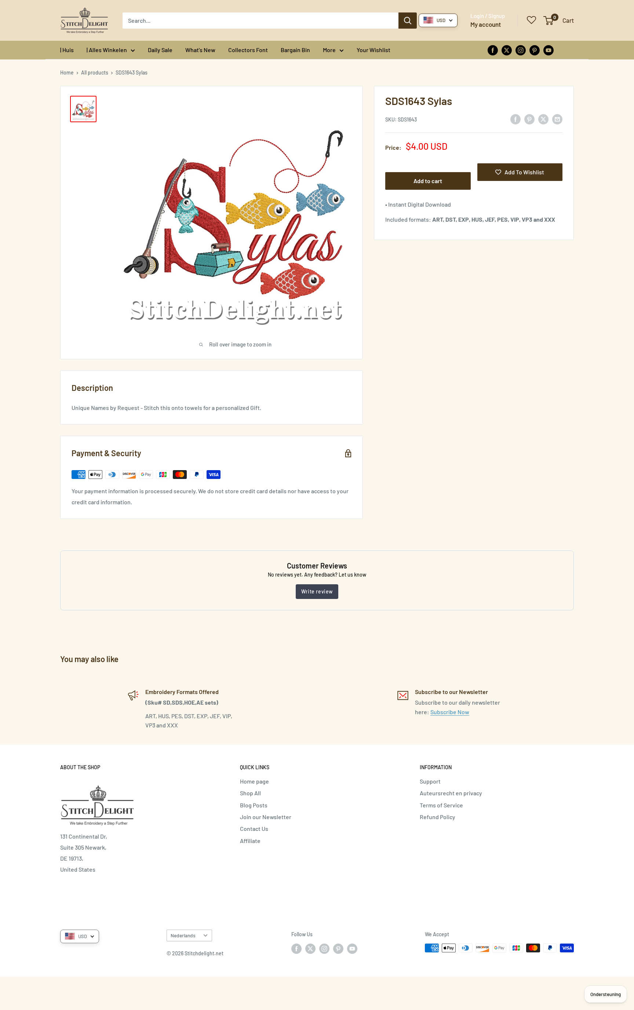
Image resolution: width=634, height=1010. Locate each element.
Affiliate (250, 840)
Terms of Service (441, 805)
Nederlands (183, 935)
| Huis (67, 49)
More (329, 49)
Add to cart (427, 180)
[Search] (407, 20)
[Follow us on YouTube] (548, 49)
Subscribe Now (449, 711)
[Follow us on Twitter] (507, 49)
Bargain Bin (295, 49)
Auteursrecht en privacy (451, 792)
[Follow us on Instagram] (520, 49)
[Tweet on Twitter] (543, 118)
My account (485, 24)
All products (94, 72)
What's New (200, 49)
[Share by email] (557, 118)
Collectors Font (248, 49)
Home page (254, 781)
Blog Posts (253, 805)
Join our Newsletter (265, 816)
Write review (317, 591)
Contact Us (254, 828)
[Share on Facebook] (515, 118)
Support (430, 781)
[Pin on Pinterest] (529, 118)
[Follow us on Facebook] (493, 49)
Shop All (250, 792)
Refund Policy (437, 816)
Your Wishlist (373, 49)
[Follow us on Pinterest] (534, 49)
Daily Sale (160, 49)
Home (67, 72)
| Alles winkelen (107, 49)
